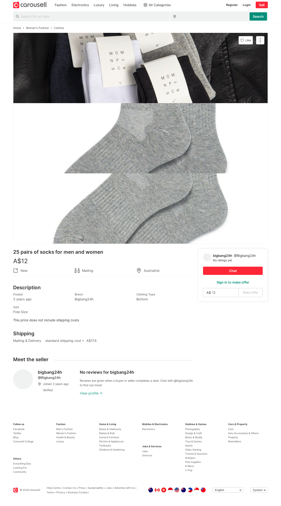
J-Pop (188, 470)
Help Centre (53, 487)
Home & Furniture (109, 437)
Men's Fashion (64, 429)
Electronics (148, 429)
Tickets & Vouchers (196, 453)
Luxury (60, 441)
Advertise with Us (124, 487)
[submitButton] (258, 16)
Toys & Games (193, 441)
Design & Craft (193, 433)
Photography (192, 429)
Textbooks (105, 445)
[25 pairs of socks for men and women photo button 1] (140, 68)
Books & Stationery (110, 429)
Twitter (17, 433)
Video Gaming (193, 449)
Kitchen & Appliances (111, 441)
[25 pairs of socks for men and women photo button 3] (140, 208)
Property (233, 437)
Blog (15, 437)
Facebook (19, 429)
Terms (50, 492)
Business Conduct (78, 492)
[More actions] (260, 40)
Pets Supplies (193, 461)
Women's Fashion (66, 433)
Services (147, 455)
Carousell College (23, 441)
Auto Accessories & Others (243, 433)
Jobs (145, 451)
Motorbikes (234, 441)
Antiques (190, 457)
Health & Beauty (65, 437)
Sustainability (95, 487)
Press (82, 487)
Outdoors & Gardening (111, 449)
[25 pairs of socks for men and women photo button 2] (140, 138)
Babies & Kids (107, 433)
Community (19, 471)
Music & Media (193, 437)
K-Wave (189, 466)
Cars (230, 429)
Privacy (60, 492)
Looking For (20, 467)
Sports (189, 445)
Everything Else (22, 463)
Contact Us (69, 487)
